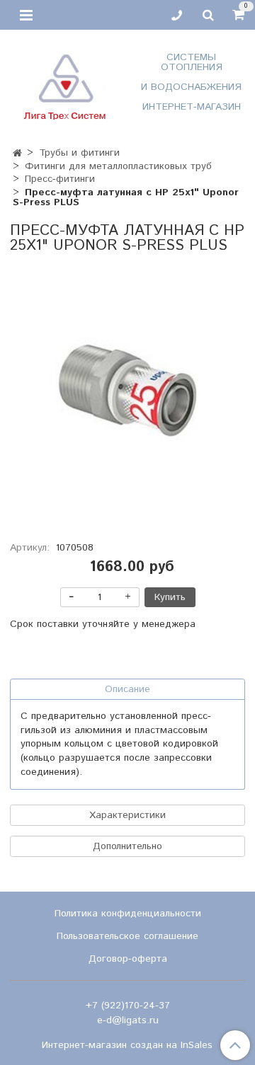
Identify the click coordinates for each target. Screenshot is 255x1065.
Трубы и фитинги (79, 153)
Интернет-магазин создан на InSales (127, 1045)
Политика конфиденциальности (128, 913)
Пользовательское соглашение (127, 936)
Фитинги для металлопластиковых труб (118, 166)
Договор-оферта (128, 959)
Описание (127, 689)
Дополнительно (127, 846)
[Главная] (17, 153)
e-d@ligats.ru (128, 1020)
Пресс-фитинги (60, 179)
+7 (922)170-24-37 (128, 1005)
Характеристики (127, 815)
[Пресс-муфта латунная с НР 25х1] (127, 390)
